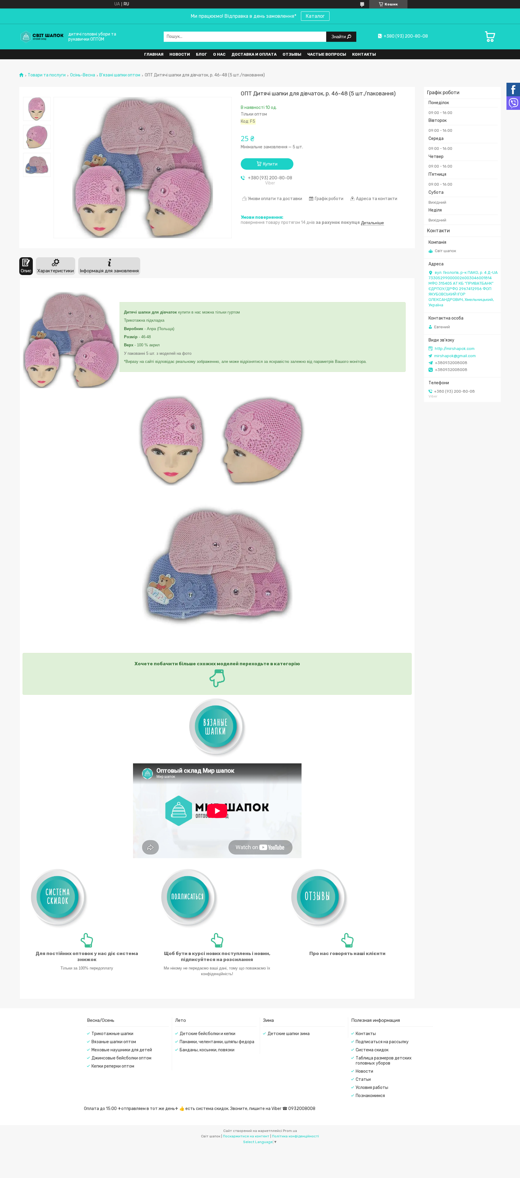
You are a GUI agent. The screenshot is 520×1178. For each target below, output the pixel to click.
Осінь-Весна (82, 75)
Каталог (315, 16)
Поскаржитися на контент (246, 1136)
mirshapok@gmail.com (455, 356)
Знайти (339, 36)
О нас (219, 54)
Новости (179, 54)
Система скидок (372, 1050)
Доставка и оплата (254, 54)
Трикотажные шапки (112, 1033)
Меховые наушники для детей (121, 1050)
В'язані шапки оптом (119, 75)
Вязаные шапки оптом (113, 1041)
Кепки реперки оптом (112, 1066)
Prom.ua (290, 1131)
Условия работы (372, 1087)
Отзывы (292, 54)
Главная (153, 54)
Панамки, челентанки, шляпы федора (217, 1041)
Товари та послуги (47, 75)
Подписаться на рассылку (382, 1041)
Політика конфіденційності (295, 1136)
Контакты (364, 54)
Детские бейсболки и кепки (207, 1033)
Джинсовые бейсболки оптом (121, 1058)
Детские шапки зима (289, 1033)
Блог (201, 54)
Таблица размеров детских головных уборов (384, 1061)
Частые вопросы (326, 54)
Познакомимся (370, 1095)
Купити (270, 164)
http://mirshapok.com (455, 348)
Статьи (363, 1079)
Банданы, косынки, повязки (207, 1050)
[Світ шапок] (41, 36)
